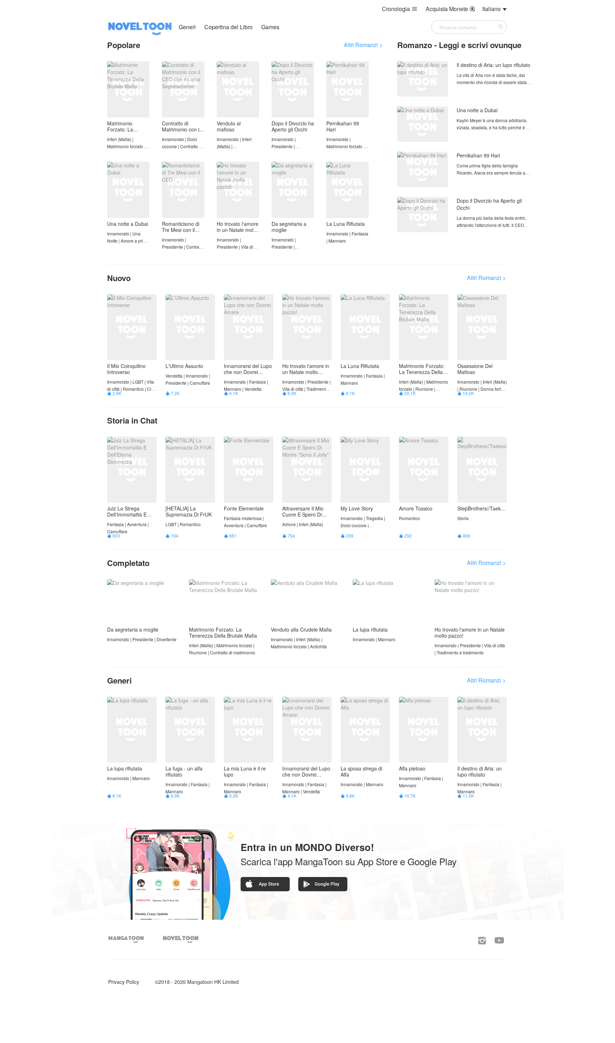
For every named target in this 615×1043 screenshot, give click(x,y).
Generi (187, 27)
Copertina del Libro (229, 27)
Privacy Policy (123, 981)
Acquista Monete (450, 9)
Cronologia (399, 9)
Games (270, 27)
